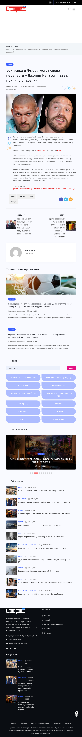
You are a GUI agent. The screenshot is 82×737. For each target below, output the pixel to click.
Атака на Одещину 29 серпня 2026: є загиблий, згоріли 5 (39, 525)
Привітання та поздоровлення (58, 394)
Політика (58, 385)
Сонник (23, 411)
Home (8, 46)
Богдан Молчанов (17, 311)
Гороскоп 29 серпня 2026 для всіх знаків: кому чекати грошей (42, 548)
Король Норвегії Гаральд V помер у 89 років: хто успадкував (41, 537)
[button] (30, 473)
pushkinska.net (45, 733)
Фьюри (13, 202)
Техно (23, 419)
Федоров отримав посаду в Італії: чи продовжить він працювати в (44, 502)
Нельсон (22, 196)
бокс (12, 196)
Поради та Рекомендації (23, 393)
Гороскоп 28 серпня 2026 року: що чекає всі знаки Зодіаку (40, 594)
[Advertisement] (41, 27)
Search (71, 368)
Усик (31, 196)
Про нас (47, 616)
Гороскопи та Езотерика (23, 378)
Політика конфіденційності (54, 624)
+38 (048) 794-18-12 (15, 640)
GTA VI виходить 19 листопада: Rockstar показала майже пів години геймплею (41, 460)
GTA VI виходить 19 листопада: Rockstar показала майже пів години (44, 514)
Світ (58, 404)
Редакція (47, 620)
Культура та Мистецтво (58, 378)
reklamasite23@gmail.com (17, 643)
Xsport (59, 151)
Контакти (47, 633)
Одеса (23, 385)
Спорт (16, 46)
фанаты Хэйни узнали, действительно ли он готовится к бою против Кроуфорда (44, 189)
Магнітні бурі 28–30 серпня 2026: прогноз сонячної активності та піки (45, 583)
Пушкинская (41, 151)
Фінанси (58, 419)
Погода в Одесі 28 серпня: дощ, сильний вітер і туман (38, 571)
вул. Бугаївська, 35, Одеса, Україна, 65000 (22, 636)
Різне (23, 404)
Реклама (47, 629)
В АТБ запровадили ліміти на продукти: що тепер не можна (41, 491)
